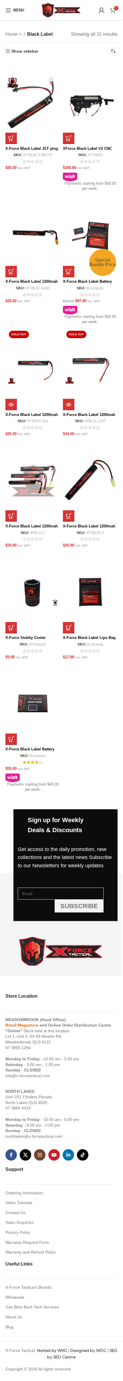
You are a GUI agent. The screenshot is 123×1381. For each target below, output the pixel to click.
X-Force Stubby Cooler (25, 638)
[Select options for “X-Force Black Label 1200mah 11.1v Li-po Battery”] (11, 516)
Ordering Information (24, 1193)
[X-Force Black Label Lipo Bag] (90, 592)
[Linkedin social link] (68, 1155)
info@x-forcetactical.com (27, 1075)
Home (12, 34)
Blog (9, 1327)
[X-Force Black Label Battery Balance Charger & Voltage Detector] (33, 703)
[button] (11, 138)
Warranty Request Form (27, 1242)
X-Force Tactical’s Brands (28, 1287)
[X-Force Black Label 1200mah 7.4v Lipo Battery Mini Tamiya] (90, 480)
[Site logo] (61, 9)
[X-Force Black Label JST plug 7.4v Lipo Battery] (33, 103)
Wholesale (14, 1297)
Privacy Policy (17, 1232)
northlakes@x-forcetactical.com (33, 1136)
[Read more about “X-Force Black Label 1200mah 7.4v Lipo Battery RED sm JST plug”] (11, 404)
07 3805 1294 (18, 1047)
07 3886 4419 (18, 1108)
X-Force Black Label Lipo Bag (89, 638)
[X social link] (25, 1155)
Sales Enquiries (19, 1222)
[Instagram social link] (39, 1155)
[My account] (101, 10)
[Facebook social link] (11, 1155)
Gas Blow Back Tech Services (32, 1307)
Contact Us (15, 1212)
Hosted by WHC (52, 1350)
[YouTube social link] (54, 1155)
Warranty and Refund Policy (30, 1252)
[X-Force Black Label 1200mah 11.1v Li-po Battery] (33, 480)
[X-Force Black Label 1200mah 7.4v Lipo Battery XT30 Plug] (33, 236)
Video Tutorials (18, 1202)
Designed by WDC (88, 1350)
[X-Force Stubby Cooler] (33, 592)
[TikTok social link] (82, 1155)
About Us (13, 1317)
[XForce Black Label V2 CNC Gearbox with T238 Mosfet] (90, 103)
